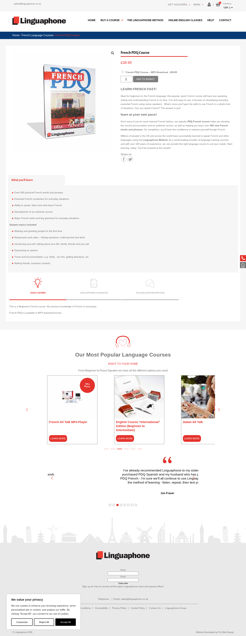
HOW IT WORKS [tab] (38, 293)
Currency (227, 4)
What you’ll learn (22, 180)
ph (240, 256)
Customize (22, 622)
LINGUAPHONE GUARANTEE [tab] (94, 293)
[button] (113, 53)
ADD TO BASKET (145, 79)
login (210, 4)
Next (219, 409)
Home (92, 20)
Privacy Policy (119, 608)
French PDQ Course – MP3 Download (147, 72)
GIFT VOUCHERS (177, 4)
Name (123, 570)
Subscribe (123, 583)
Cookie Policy (138, 608)
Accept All (65, 622)
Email (123, 577)
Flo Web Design (226, 632)
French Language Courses (37, 35)
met (241, 262)
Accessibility (101, 608)
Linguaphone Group (175, 608)
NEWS (196, 4)
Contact (225, 20)
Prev (27, 409)
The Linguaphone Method (145, 20)
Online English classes (185, 20)
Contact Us (155, 608)
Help (210, 20)
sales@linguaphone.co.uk (27, 3)
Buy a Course (110, 20)
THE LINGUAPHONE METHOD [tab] (150, 293)
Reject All (44, 622)
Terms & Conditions (80, 608)
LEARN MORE (42, 438)
